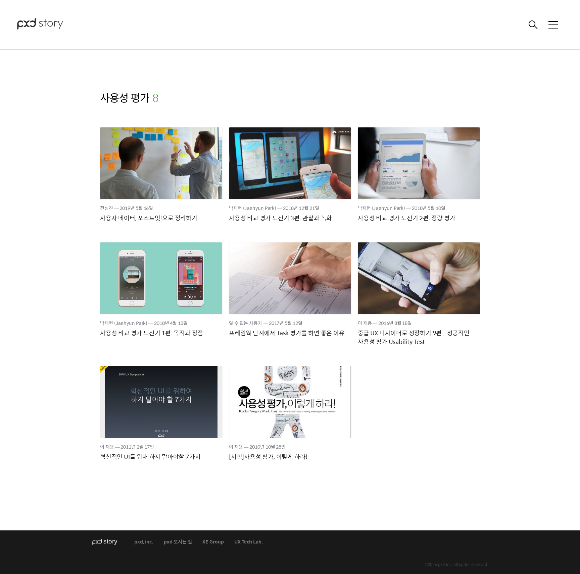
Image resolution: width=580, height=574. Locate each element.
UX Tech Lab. (248, 542)
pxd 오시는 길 (178, 542)
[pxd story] (50, 25)
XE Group (213, 542)
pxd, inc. (143, 542)
